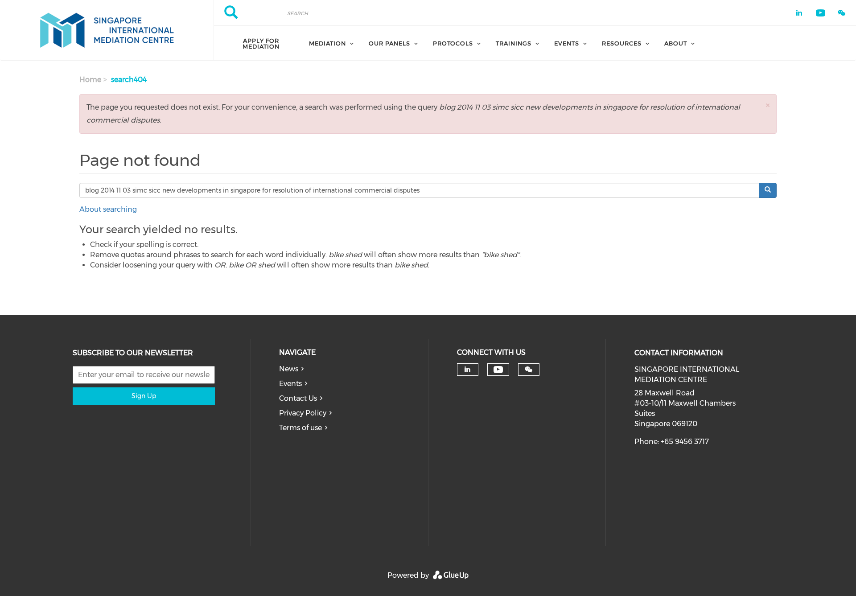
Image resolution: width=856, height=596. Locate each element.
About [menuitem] (675, 43)
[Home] (107, 30)
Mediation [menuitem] (327, 43)
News (288, 369)
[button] (767, 105)
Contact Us (298, 398)
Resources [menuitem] (622, 43)
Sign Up (144, 396)
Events (290, 383)
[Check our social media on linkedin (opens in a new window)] (467, 369)
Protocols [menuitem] (453, 43)
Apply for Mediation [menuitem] (261, 43)
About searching (108, 209)
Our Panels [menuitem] (389, 43)
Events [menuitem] (566, 43)
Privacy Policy (302, 413)
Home (90, 79)
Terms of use (300, 427)
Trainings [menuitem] (513, 43)
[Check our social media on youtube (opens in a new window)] (498, 369)
